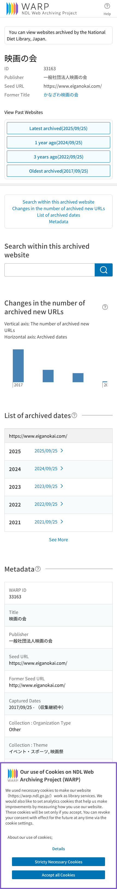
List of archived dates (58, 214)
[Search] (104, 269)
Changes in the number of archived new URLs (58, 208)
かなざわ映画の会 (61, 94)
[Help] (105, 307)
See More (58, 539)
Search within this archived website (58, 201)
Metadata (58, 221)
